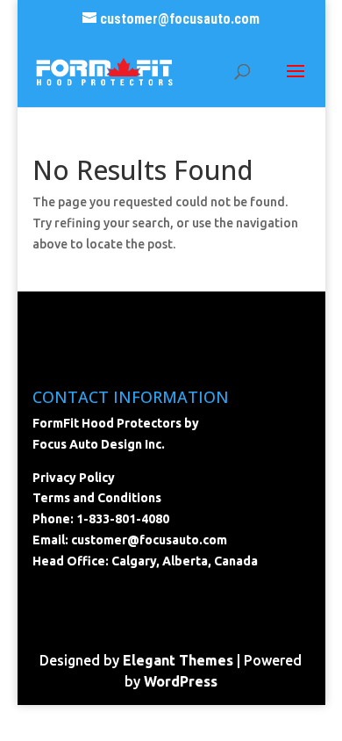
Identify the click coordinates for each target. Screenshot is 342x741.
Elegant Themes (178, 660)
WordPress (180, 681)
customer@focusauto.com (149, 540)
